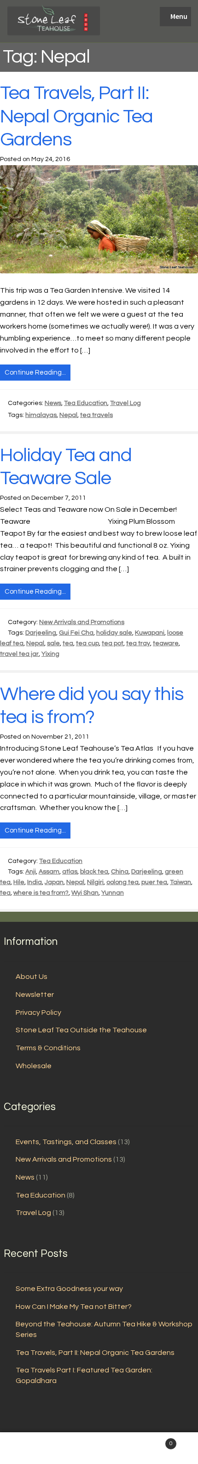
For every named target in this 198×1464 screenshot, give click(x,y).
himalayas (41, 415)
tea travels (96, 415)
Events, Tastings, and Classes (66, 1142)
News (53, 403)
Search (99, 1448)
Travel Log (125, 403)
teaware (166, 643)
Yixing (50, 654)
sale (53, 643)
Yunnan (112, 893)
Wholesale (34, 1066)
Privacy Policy (38, 1012)
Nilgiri (95, 882)
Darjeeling (40, 633)
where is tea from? (41, 893)
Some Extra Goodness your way (69, 1288)
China (119, 871)
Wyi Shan (85, 893)
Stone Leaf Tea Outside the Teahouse (81, 1030)
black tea (94, 871)
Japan (54, 882)
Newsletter (35, 994)
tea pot (112, 643)
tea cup (87, 643)
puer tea (154, 882)
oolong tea (122, 882)
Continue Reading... (35, 372)
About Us (31, 976)
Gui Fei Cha (76, 633)
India (34, 882)
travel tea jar (19, 654)
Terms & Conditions (48, 1048)
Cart (152, 1441)
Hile (18, 882)
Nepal (68, 415)
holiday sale (114, 633)
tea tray (138, 643)
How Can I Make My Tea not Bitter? (74, 1306)
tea (68, 643)
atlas (69, 871)
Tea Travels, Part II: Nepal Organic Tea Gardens (76, 116)
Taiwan (180, 882)
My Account (33, 1448)
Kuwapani (149, 633)
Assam (49, 871)
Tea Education (85, 403)
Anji (30, 871)
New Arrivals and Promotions (81, 622)
